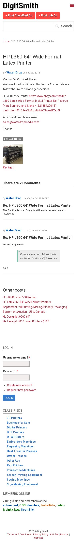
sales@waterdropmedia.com (21, 122)
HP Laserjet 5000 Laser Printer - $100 (26, 321)
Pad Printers (15, 465)
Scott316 (27, 509)
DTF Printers (15, 432)
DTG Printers (15, 437)
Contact (8, 167)
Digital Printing (13, 139)
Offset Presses (17, 455)
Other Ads (13, 460)
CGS (22, 505)
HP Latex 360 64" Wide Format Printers (27, 302)
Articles (54, 534)
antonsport (10, 505)
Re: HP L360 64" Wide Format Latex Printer (37, 205)
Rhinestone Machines (21, 470)
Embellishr (47, 505)
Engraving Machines (20, 446)
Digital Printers (17, 427)
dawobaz (33, 505)
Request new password (21, 390)
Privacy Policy (40, 534)
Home (6, 41)
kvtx (17, 509)
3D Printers (14, 418)
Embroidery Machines (21, 441)
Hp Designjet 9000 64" (16, 316)
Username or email (16, 357)
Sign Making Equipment (22, 484)
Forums (64, 534)
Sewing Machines (18, 479)
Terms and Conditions (19, 534)
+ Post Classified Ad (19, 15)
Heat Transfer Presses (22, 451)
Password (10, 371)
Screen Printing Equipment (24, 474)
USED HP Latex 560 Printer (19, 297)
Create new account (19, 385)
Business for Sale (18, 422)
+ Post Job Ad (48, 15)
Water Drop (14, 72)
